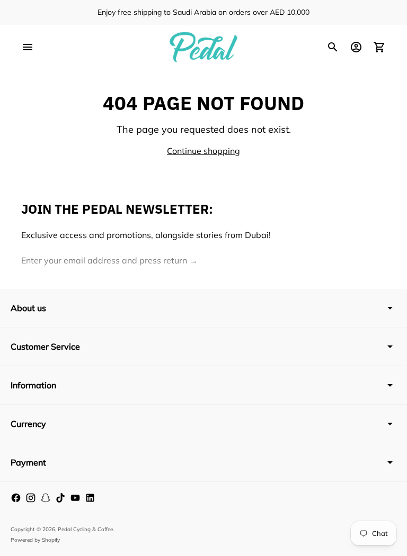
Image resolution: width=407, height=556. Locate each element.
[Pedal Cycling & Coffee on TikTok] (60, 498)
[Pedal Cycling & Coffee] (203, 47)
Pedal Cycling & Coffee (85, 529)
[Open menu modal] (27, 47)
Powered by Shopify (35, 539)
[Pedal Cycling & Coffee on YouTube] (75, 498)
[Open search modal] (332, 47)
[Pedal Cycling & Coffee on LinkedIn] (90, 498)
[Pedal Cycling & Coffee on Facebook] (16, 498)
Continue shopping (203, 150)
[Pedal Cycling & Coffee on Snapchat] (45, 498)
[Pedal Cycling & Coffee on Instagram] (30, 498)
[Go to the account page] (356, 47)
